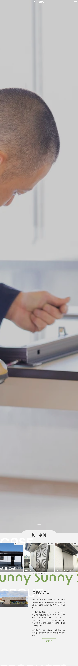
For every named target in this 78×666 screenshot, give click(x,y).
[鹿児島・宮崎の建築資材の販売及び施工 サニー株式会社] (39, 2)
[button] (33, 573)
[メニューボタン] (75, 2)
